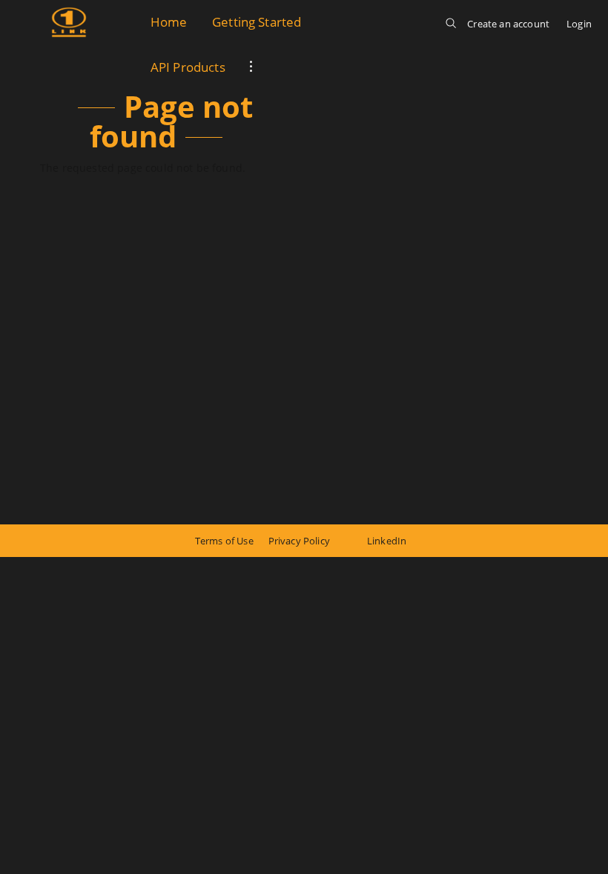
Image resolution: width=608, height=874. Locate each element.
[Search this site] (451, 31)
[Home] (69, 22)
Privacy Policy (299, 540)
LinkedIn (386, 540)
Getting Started (256, 21)
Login (579, 23)
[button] (251, 67)
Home (169, 21)
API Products (188, 67)
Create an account (508, 23)
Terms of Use (224, 540)
